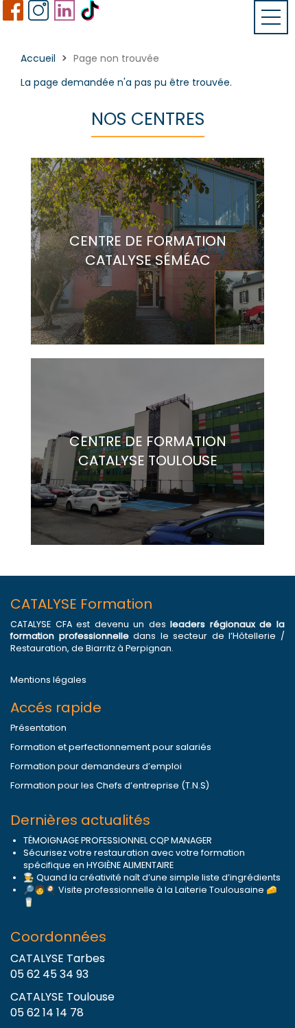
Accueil (38, 58)
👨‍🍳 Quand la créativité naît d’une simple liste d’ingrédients (152, 877)
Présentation (38, 728)
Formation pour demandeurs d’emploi (96, 766)
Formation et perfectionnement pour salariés (110, 747)
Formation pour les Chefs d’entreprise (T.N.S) (109, 785)
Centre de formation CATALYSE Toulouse (147, 451)
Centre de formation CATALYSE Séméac (147, 250)
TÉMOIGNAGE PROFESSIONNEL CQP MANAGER (117, 840)
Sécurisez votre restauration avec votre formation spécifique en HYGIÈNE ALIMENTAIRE (134, 859)
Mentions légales (48, 680)
